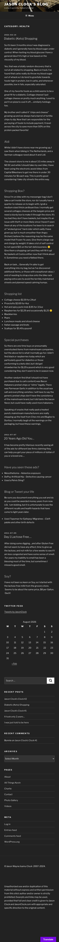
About (7, 777)
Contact (8, 794)
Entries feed (10, 830)
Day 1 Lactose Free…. (18, 537)
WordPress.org (12, 841)
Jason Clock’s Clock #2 (15, 699)
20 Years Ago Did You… (19, 438)
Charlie (8, 788)
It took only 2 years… (14, 716)
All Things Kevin (12, 782)
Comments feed (12, 836)
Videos (7, 806)
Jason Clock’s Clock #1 (15, 710)
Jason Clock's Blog (26, 4)
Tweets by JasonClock (15, 612)
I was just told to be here (16, 722)
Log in (7, 824)
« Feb (14, 663)
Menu (31, 15)
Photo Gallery (11, 800)
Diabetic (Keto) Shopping (20, 38)
